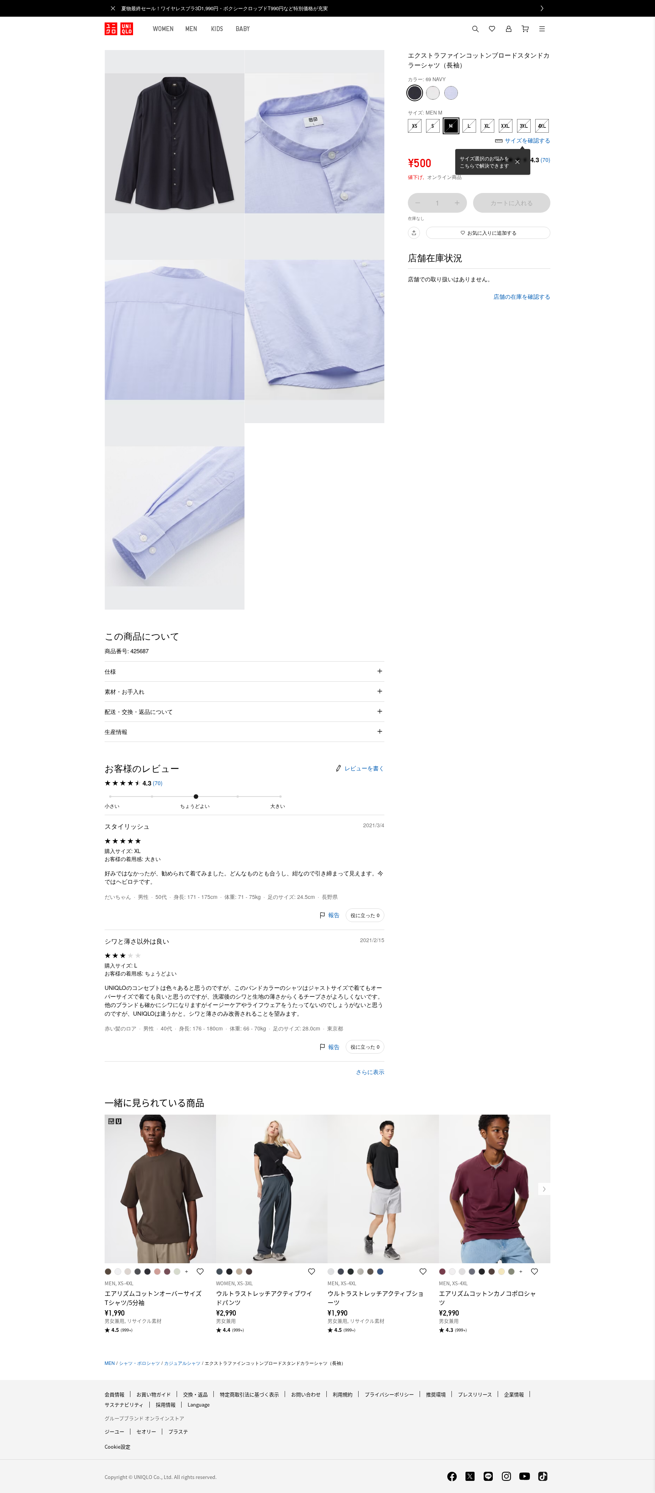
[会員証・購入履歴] (508, 28)
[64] (451, 93)
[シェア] (414, 233)
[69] (415, 93)
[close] (113, 8)
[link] (335, 8)
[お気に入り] (492, 28)
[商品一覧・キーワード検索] (542, 28)
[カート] (525, 28)
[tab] (163, 28)
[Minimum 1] (418, 203)
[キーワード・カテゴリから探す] (475, 28)
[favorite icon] (200, 1271)
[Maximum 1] (457, 203)
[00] (433, 93)
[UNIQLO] (119, 28)
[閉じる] (517, 162)
